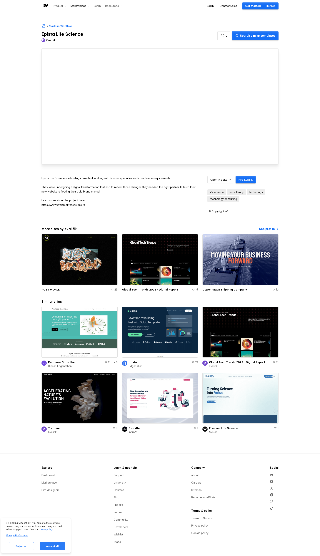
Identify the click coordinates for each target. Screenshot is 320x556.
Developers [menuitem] (121, 527)
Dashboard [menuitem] (48, 475)
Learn (97, 6)
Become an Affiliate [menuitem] (203, 497)
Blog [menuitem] (116, 497)
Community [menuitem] (121, 519)
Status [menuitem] (117, 541)
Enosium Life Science (223, 428)
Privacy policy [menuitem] (200, 525)
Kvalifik (213, 366)
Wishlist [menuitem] (118, 534)
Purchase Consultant (62, 362)
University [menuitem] (120, 482)
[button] (59, 6)
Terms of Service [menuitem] (202, 518)
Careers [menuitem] (196, 482)
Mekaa (213, 432)
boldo (133, 362)
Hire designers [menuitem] (50, 490)
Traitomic (54, 428)
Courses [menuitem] (119, 490)
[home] (46, 6)
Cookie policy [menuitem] (200, 533)
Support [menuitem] (119, 475)
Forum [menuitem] (118, 512)
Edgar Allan (135, 366)
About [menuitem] (195, 475)
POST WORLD (50, 289)
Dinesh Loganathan (60, 366)
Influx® (133, 432)
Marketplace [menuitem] (49, 482)
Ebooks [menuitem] (118, 504)
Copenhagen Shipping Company (224, 289)
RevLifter (135, 428)
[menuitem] (272, 475)
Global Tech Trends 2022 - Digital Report (150, 289)
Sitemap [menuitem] (196, 490)
